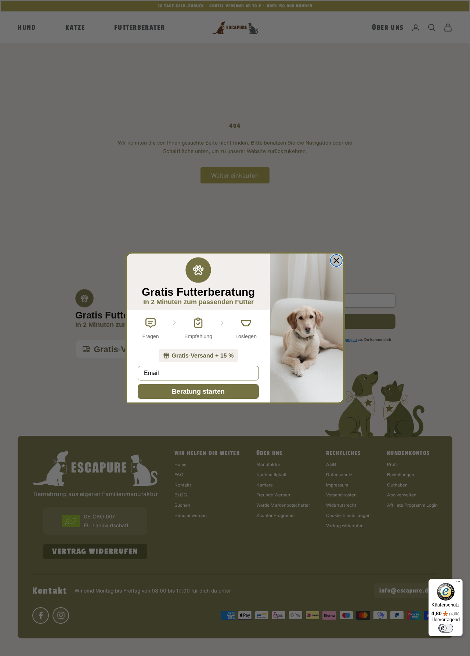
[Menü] (458, 583)
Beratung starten (198, 391)
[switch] (445, 628)
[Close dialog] (336, 260)
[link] (198, 355)
